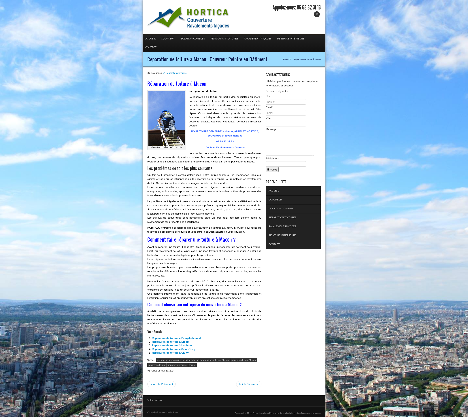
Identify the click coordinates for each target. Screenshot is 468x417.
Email (269, 107)
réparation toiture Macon (243, 360)
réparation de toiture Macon (215, 360)
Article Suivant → (249, 384)
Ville (268, 118)
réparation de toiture (177, 73)
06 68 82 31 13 (309, 7)
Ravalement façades (258, 38)
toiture (192, 365)
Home (285, 59)
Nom (269, 96)
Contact (150, 47)
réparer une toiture (177, 365)
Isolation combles (192, 38)
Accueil (150, 38)
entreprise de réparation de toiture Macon (178, 360)
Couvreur (167, 38)
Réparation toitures (224, 38)
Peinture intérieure (290, 38)
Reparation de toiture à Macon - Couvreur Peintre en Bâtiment (207, 59)
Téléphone (272, 158)
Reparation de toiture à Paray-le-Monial (176, 338)
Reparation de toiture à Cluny (170, 352)
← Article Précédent (161, 384)
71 (291, 59)
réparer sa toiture (156, 365)
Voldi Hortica (154, 400)
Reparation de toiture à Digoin (171, 341)
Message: (271, 129)
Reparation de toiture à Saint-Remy (174, 349)
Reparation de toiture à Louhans (172, 345)
